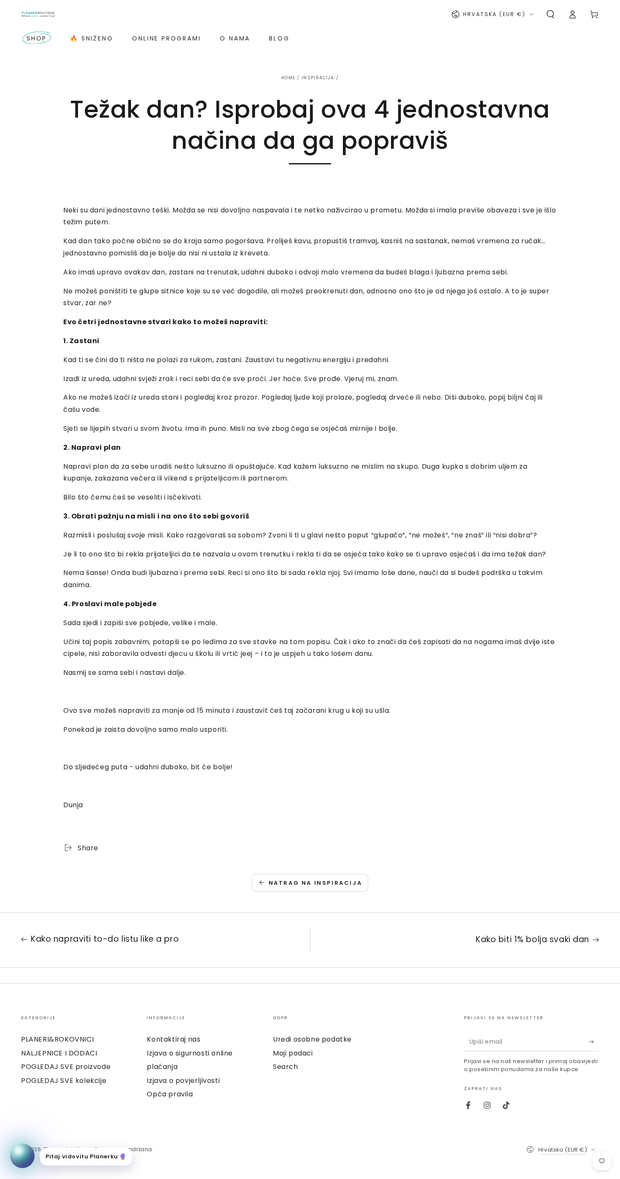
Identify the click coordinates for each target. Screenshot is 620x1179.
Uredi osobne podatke (312, 1039)
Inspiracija (318, 78)
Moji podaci (293, 1053)
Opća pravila (170, 1094)
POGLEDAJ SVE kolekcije (63, 1080)
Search (285, 1067)
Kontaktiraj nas (173, 1039)
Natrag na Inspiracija (315, 883)
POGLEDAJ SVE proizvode (66, 1067)
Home (288, 78)
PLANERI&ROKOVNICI (57, 1039)
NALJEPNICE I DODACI (59, 1053)
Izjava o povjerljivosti (183, 1080)
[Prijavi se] (594, 1041)
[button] (550, 14)
